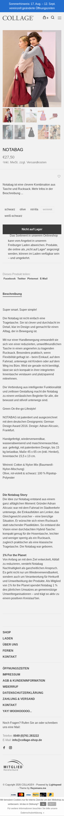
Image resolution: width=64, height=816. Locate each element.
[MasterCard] (21, 795)
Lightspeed (55, 784)
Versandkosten (36, 162)
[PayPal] (36, 795)
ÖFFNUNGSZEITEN (16, 668)
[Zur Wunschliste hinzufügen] (59, 176)
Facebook (10, 278)
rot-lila (34, 209)
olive (23, 209)
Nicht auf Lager (32, 229)
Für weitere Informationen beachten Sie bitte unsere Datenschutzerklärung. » (32, 810)
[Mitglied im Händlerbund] (14, 771)
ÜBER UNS (10, 644)
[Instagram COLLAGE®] (10, 747)
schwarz (10, 209)
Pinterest (32, 278)
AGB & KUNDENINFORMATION (24, 680)
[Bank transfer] (13, 795)
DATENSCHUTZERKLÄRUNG (23, 692)
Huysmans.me (38, 788)
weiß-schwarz (13, 215)
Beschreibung (12, 293)
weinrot (47, 209)
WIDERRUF (10, 686)
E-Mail (43, 278)
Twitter (21, 278)
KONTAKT (10, 656)
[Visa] (28, 795)
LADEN (8, 638)
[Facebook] (4, 747)
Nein (52, 804)
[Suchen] (53, 18)
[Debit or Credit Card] (43, 795)
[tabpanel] (32, 68)
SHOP (7, 632)
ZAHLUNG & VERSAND (19, 698)
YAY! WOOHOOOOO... (17, 711)
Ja (43, 804)
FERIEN (8, 650)
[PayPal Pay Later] (50, 795)
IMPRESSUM (11, 674)
